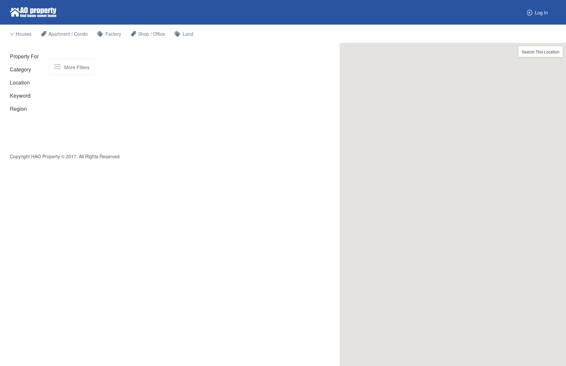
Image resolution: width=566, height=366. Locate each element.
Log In (541, 12)
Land (188, 33)
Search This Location (540, 51)
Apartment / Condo (68, 33)
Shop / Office (151, 33)
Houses (23, 33)
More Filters (77, 67)
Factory (113, 33)
